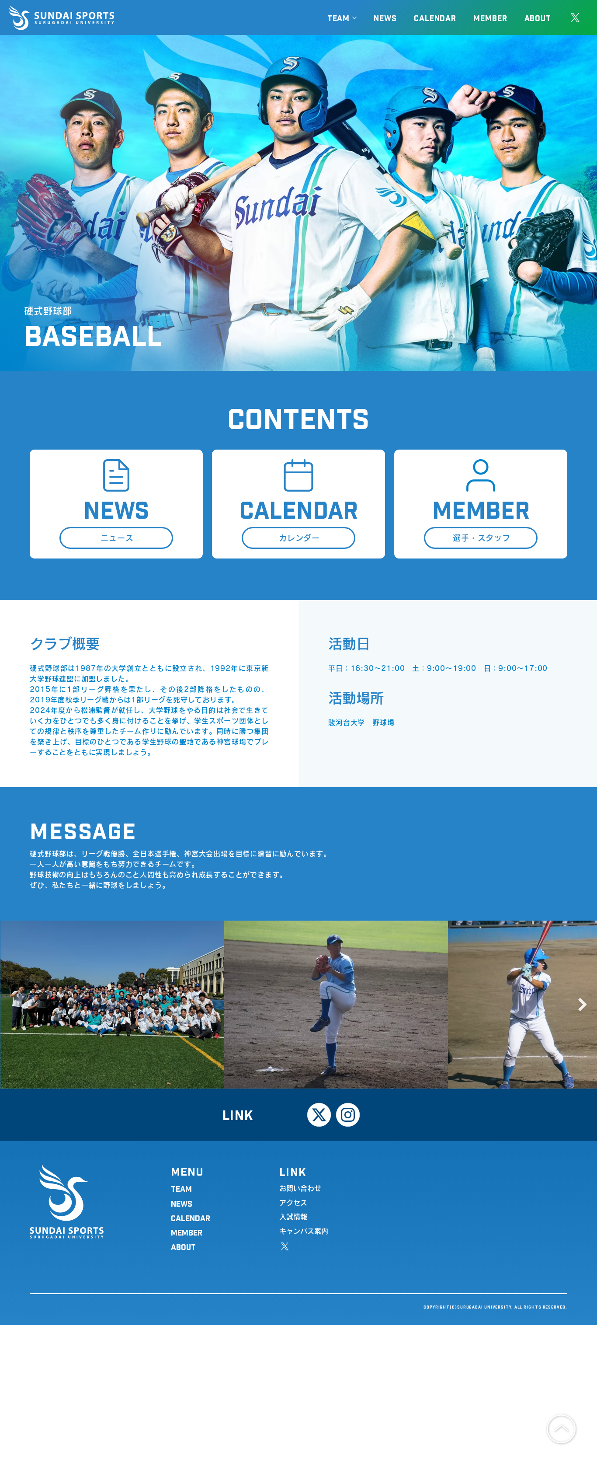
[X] (575, 17)
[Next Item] (582, 1005)
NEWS (181, 1203)
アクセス (293, 1202)
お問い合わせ (300, 1188)
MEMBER (186, 1232)
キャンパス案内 (303, 1231)
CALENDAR (190, 1217)
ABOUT (183, 1246)
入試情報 (293, 1216)
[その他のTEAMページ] (354, 18)
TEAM (181, 1188)
